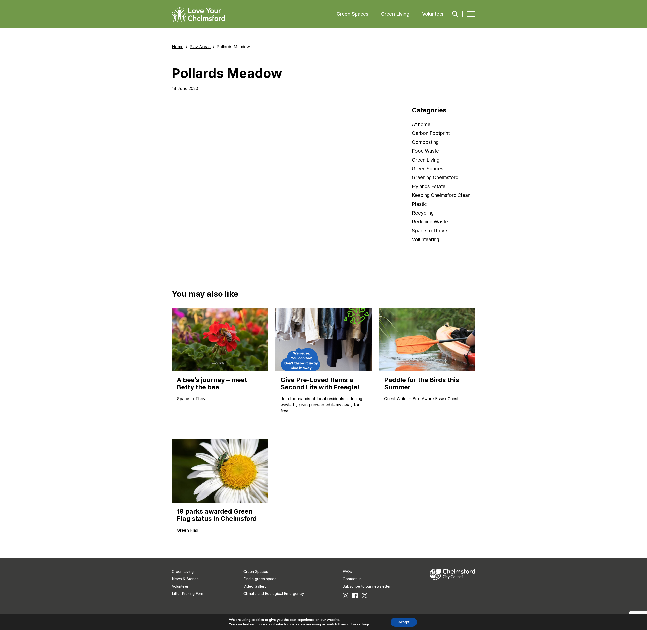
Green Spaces (352, 14)
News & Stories (185, 578)
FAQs (347, 571)
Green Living (395, 14)
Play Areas (200, 46)
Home (177, 46)
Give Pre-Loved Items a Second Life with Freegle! (320, 383)
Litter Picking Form (188, 593)
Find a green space (260, 578)
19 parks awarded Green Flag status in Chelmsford (217, 515)
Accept (403, 622)
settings (363, 624)
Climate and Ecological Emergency (273, 593)
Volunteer (433, 14)
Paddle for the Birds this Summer (421, 383)
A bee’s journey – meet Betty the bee (212, 383)
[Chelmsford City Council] (452, 578)
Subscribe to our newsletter (367, 586)
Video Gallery (254, 586)
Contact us (352, 578)
